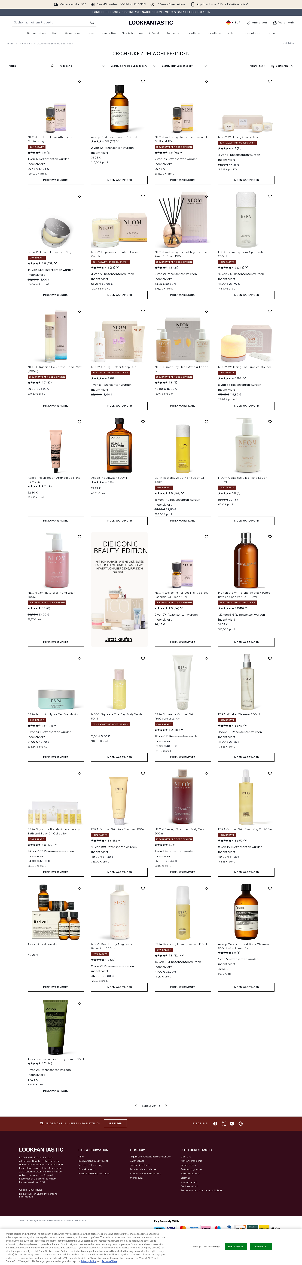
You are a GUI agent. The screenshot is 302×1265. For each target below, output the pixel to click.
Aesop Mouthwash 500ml (109, 477)
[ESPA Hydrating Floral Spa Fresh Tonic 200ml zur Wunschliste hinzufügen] (270, 196)
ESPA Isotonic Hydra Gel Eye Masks (53, 714)
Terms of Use (109, 1261)
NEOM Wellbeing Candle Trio (238, 137)
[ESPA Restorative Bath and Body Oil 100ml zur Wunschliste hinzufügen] (206, 421)
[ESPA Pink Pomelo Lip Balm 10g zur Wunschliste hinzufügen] (79, 196)
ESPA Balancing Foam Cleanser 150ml (181, 944)
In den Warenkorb (55, 180)
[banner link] (119, 589)
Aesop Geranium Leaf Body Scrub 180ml (56, 1059)
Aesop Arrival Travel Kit (44, 944)
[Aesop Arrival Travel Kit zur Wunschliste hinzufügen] (79, 888)
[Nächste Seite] (166, 1106)
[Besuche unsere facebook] (215, 1123)
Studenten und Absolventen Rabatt (201, 1190)
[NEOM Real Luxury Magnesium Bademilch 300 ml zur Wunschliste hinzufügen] (143, 888)
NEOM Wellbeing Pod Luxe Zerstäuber (244, 367)
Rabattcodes (188, 1165)
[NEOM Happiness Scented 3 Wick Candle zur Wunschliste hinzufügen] (143, 196)
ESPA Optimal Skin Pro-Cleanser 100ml (118, 829)
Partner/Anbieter (190, 1173)
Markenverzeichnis (191, 1160)
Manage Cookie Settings (206, 1246)
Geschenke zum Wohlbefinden (151, 53)
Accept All (260, 1246)
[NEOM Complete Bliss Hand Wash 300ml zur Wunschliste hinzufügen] (79, 536)
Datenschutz (137, 1160)
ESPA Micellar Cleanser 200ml (239, 714)
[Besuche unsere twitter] (223, 1123)
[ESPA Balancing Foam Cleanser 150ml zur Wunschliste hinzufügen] (206, 888)
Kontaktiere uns (87, 1169)
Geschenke (25, 43)
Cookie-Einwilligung (30, 1189)
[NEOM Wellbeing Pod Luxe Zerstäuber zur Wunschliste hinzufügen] (270, 311)
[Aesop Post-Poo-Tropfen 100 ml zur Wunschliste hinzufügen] (143, 81)
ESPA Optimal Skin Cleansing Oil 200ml (245, 829)
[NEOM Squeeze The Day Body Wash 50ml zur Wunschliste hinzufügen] (143, 658)
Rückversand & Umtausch (93, 1160)
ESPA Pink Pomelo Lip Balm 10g (49, 252)
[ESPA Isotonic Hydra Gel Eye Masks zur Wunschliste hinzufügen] (79, 658)
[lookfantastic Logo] (151, 22)
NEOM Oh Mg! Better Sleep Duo (114, 367)
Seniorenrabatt (190, 1186)
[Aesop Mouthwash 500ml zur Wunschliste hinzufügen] (143, 421)
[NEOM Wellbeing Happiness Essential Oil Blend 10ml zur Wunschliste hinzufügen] (206, 81)
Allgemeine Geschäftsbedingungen (150, 1156)
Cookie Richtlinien (140, 1165)
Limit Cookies (235, 1246)
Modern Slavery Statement (145, 1173)
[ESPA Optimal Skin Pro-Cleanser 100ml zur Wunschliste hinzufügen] (143, 773)
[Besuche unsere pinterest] (240, 1123)
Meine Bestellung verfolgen (94, 1173)
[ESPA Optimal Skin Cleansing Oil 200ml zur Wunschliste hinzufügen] (270, 773)
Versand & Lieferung (90, 1165)
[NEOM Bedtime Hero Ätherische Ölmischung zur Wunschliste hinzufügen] (79, 81)
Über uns (186, 1156)
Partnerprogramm (191, 1169)
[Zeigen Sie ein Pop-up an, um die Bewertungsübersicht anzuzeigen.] (117, 141)
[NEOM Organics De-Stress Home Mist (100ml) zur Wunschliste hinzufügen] (79, 311)
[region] (151, 1247)
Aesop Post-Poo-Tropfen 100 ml (114, 137)
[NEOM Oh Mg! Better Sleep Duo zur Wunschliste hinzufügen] (143, 311)
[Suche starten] (92, 22)
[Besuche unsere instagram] (232, 1123)
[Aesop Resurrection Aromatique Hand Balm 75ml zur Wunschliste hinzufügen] (79, 421)
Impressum (136, 1177)
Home (10, 43)
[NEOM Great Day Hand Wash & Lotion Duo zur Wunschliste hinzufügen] (206, 311)
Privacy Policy (88, 1261)
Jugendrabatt (189, 1182)
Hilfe (81, 1156)
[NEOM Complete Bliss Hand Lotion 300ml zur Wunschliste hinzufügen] (270, 421)
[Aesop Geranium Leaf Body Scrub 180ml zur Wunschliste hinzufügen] (79, 1003)
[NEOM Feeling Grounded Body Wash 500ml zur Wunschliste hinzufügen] (206, 773)
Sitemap (186, 1177)
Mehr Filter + (257, 65)
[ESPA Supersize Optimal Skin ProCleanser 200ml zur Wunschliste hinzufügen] (206, 658)
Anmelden (115, 1123)
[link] (256, 22)
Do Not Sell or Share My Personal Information (38, 1195)
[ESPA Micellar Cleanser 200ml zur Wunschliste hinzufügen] (270, 658)
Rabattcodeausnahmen (143, 1169)
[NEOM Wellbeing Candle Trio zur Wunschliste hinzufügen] (270, 81)
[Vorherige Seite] (136, 1106)
